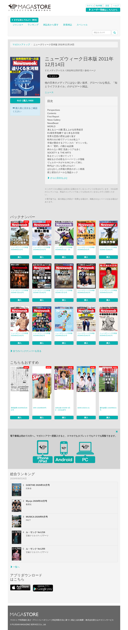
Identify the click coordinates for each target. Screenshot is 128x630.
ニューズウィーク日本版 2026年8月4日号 (86, 248)
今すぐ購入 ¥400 (25, 100)
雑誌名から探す (51, 24)
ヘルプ (116, 6)
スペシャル (82, 24)
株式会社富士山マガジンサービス (100, 620)
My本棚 (99, 6)
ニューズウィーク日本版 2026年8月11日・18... (63, 248)
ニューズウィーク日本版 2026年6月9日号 (41, 334)
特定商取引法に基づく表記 (63, 620)
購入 (20, 257)
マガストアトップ (21, 44)
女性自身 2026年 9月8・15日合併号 (62, 409)
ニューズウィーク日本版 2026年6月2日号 (63, 334)
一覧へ (16, 567)
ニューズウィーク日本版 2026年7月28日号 (108, 248)
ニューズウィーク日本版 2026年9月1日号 (19, 248)
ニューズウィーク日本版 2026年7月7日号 (63, 291)
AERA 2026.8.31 (83, 408)
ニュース (49, 92)
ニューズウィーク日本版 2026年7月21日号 (19, 291)
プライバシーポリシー (41, 620)
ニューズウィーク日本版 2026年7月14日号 (41, 291)
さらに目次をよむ (58, 178)
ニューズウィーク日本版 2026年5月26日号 (86, 334)
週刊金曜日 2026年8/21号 (108, 409)
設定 (107, 6)
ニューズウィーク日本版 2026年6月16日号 (19, 334)
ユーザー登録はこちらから (104, 9)
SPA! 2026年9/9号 (39, 408)
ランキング (33, 24)
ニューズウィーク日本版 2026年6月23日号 (108, 291)
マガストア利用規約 (18, 620)
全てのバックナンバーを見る (26, 351)
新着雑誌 (67, 24)
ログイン (90, 6)
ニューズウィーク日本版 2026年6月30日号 (86, 291)
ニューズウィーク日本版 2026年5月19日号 (108, 334)
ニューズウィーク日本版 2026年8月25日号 (41, 248)
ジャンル (17, 24)
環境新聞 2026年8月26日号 (19, 409)
